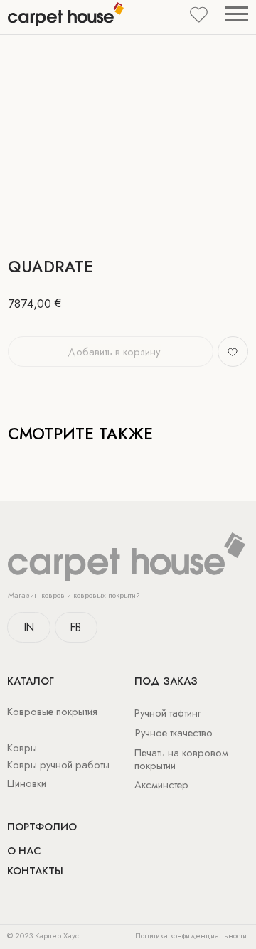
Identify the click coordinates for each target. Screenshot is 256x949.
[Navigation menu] (236, 14)
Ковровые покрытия (52, 711)
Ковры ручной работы (58, 764)
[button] (198, 13)
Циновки (26, 783)
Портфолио (42, 826)
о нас (24, 850)
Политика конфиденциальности (191, 935)
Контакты (35, 870)
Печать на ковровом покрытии (181, 759)
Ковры (22, 747)
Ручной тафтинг (167, 712)
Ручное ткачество (174, 732)
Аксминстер (161, 784)
